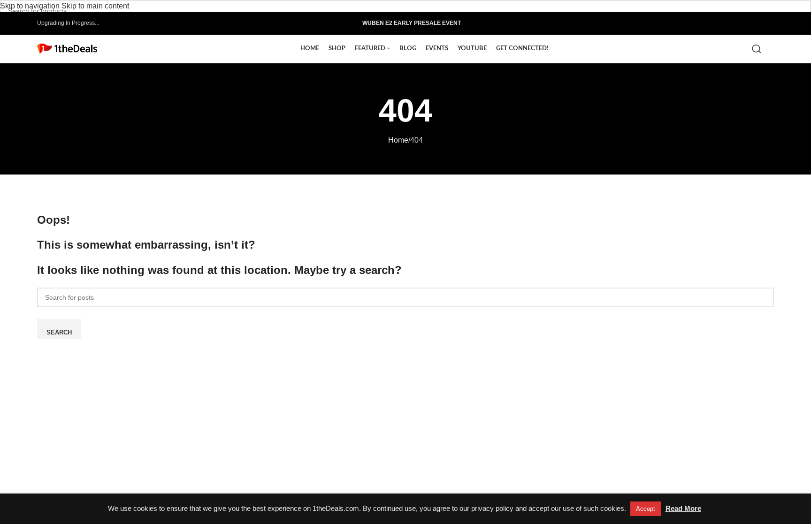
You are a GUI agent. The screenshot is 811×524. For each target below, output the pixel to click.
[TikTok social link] (759, 23)
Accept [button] (645, 508)
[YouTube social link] (749, 23)
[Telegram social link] (769, 23)
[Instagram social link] (739, 23)
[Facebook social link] (729, 23)
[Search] (758, 48)
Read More (683, 508)
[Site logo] (67, 48)
